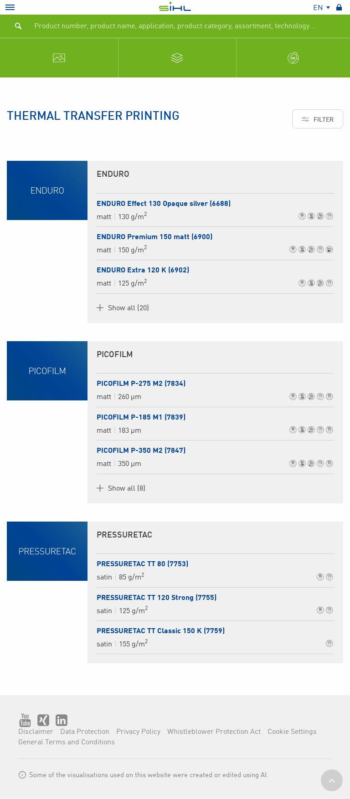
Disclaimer (35, 732)
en (319, 8)
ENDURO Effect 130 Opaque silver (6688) (164, 204)
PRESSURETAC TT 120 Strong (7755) (156, 598)
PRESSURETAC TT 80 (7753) (142, 564)
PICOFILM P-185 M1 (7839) (141, 417)
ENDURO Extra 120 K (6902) (143, 270)
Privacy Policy (138, 732)
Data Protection (84, 732)
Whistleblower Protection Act (214, 732)
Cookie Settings (292, 732)
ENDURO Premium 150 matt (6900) (154, 237)
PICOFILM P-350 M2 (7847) (141, 451)
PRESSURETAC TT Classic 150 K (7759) (161, 631)
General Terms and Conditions (66, 742)
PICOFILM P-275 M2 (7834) (141, 384)
